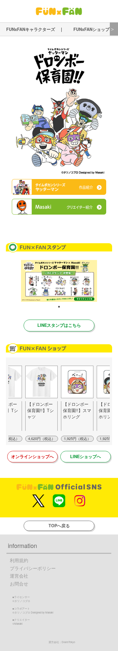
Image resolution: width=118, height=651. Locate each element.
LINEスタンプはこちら (59, 325)
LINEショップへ (85, 456)
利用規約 (19, 560)
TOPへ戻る (59, 526)
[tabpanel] (59, 281)
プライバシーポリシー (33, 568)
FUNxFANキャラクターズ (30, 29)
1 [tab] (59, 306)
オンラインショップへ (32, 456)
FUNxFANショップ (91, 29)
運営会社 (19, 576)
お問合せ (19, 584)
